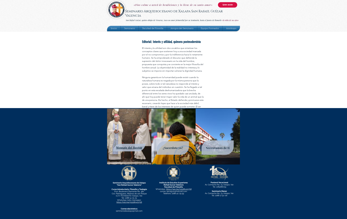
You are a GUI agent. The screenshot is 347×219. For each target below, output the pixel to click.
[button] (130, 28)
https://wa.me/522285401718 (129, 202)
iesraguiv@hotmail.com (177, 191)
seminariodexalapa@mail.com (129, 211)
